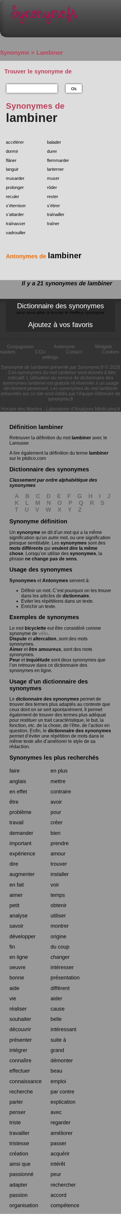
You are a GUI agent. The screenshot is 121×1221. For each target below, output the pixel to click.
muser (53, 178)
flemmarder (58, 160)
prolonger (15, 187)
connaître (20, 1060)
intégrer (18, 1050)
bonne (16, 978)
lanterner (55, 169)
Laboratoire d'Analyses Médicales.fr (83, 408)
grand (57, 1050)
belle (56, 1019)
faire (14, 771)
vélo (43, 633)
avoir (56, 802)
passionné (21, 1174)
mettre (58, 781)
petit (14, 905)
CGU (40, 351)
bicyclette (35, 628)
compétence (65, 1205)
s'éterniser (16, 205)
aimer (16, 895)
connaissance (25, 1081)
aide (14, 988)
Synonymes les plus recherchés (54, 757)
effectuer (19, 1071)
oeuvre (17, 967)
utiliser (58, 916)
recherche (21, 1092)
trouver (59, 864)
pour (56, 812)
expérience (22, 854)
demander (21, 833)
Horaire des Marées (21, 408)
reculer (12, 196)
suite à (58, 1040)
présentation (65, 978)
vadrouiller (16, 232)
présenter (20, 1040)
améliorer (62, 1133)
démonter (62, 1060)
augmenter (22, 874)
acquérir (60, 1154)
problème (20, 812)
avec (56, 1112)
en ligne (18, 957)
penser (17, 1112)
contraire (61, 792)
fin (12, 947)
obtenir (59, 905)
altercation (44, 638)
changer (60, 957)
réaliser (18, 1009)
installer (60, 874)
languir (12, 169)
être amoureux (45, 649)
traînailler (55, 214)
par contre (62, 1092)
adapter (18, 1185)
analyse (18, 916)
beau (56, 1071)
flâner (11, 160)
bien (55, 833)
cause (58, 1009)
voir (55, 885)
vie (12, 998)
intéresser (62, 967)
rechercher (63, 1185)
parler (16, 1102)
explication (63, 1102)
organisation (23, 1205)
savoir (16, 926)
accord (58, 1195)
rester (52, 196)
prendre (60, 843)
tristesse (19, 1143)
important (20, 843)
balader (54, 142)
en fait (16, 885)
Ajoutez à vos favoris (60, 325)
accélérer (15, 142)
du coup (60, 947)
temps (58, 895)
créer (57, 822)
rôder (52, 187)
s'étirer (53, 205)
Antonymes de (44, 256)
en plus (59, 771)
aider (56, 998)
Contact (74, 351)
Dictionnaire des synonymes (60, 308)
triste (15, 1122)
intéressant (63, 1029)
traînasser (15, 223)
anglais (17, 781)
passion (18, 1195)
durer (52, 151)
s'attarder (15, 214)
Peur (14, 659)
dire (13, 864)
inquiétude (38, 659)
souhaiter (20, 1019)
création (18, 1154)
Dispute (18, 638)
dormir (12, 151)
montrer (60, 926)
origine (58, 936)
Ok (74, 88)
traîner (53, 223)
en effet (18, 792)
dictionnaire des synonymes (47, 698)
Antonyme (64, 346)
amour (58, 854)
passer (58, 1143)
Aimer (16, 649)
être (14, 802)
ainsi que (20, 1164)
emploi (58, 1081)
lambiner (81, 437)
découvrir (20, 1029)
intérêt (58, 1164)
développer (22, 936)
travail (16, 822)
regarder (60, 1122)
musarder (15, 178)
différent (60, 988)
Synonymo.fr (65, 16)
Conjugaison (20, 346)
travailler (19, 1133)
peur (56, 1174)
